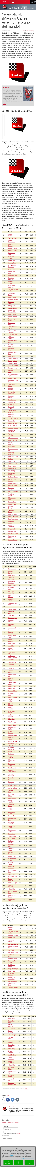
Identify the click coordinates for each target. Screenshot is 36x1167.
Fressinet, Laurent (11, 407)
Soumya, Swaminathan (12, 1083)
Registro (18, 1133)
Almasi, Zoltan (12, 314)
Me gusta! (22, 30)
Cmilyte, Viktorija (10, 632)
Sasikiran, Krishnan (11, 488)
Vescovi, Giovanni (11, 434)
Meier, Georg (12, 446)
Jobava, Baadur (13, 334)
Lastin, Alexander (11, 443)
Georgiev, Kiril (12, 402)
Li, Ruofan (11, 754)
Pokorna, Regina (11, 853)
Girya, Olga (11, 889)
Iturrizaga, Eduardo (11, 974)
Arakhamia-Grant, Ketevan (12, 656)
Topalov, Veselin (13, 238)
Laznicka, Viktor (13, 492)
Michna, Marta (12, 876)
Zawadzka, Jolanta (11, 812)
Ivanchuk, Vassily (11, 257)
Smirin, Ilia (11, 421)
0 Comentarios (30, 30)
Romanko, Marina (11, 738)
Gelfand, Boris (12, 250)
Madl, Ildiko (11, 838)
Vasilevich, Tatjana (11, 764)
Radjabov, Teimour (11, 282)
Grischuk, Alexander (11, 278)
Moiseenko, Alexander (11, 392)
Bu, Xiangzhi (12, 400)
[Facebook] (8, 1099)
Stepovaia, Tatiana (11, 826)
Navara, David (12, 316)
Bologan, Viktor (12, 368)
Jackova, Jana (12, 788)
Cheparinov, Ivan (13, 438)
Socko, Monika (10, 700)
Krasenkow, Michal (11, 473)
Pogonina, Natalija (11, 621)
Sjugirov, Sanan (13, 987)
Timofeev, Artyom (11, 494)
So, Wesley (11, 471)
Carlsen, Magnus (10, 235)
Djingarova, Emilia (11, 899)
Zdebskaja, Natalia (11, 795)
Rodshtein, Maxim (11, 965)
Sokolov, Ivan (12, 504)
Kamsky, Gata (12, 361)
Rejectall (18, 1162)
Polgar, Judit (12, 378)
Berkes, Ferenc (12, 440)
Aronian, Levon (12, 248)
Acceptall (29, 1162)
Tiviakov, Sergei (13, 428)
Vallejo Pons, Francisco (12, 331)
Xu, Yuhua (11, 646)
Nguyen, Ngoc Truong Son (12, 978)
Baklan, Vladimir (13, 483)
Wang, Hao (11, 306)
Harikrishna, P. (12, 404)
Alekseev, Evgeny (11, 337)
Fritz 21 (6, 87)
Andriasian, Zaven (11, 984)
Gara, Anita (11, 874)
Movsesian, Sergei (11, 323)
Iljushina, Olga (12, 883)
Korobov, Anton (12, 514)
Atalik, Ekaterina (10, 715)
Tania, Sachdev (10, 809)
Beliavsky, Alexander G (11, 453)
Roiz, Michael (12, 466)
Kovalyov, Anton (13, 981)
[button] (12, 2)
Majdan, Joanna (10, 863)
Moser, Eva (11, 751)
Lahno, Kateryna (10, 596)
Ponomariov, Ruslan (12, 272)
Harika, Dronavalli (11, 648)
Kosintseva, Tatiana (11, 600)
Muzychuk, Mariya (11, 711)
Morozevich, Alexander (12, 286)
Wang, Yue (11, 260)
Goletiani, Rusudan (11, 885)
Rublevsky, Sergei (11, 349)
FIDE (26, 1089)
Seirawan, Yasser (11, 511)
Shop (4, 1)
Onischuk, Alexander (11, 415)
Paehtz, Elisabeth (10, 640)
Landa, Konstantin (11, 525)
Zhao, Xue (11, 615)
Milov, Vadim (12, 529)
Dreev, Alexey (12, 502)
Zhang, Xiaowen (10, 732)
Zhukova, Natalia (11, 671)
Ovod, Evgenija (10, 756)
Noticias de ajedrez (18, 8)
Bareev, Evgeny (13, 533)
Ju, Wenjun (11, 607)
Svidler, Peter (12, 263)
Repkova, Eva (12, 735)
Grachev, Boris (12, 485)
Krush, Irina (11, 688)
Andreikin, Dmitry (11, 955)
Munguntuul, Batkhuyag (12, 748)
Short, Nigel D (12, 356)
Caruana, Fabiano (11, 396)
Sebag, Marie (12, 609)
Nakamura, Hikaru (11, 319)
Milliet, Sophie (12, 785)
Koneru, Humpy (10, 572)
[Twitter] (12, 1099)
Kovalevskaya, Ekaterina (12, 744)
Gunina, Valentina (10, 704)
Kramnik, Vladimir (11, 245)
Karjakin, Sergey (13, 299)
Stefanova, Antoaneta (11, 578)
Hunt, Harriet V (12, 697)
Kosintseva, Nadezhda (11, 582)
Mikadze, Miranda (11, 1075)
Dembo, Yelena (10, 679)
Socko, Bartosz (12, 540)
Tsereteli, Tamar (11, 791)
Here (11, 1155)
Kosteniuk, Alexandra (11, 592)
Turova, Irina (12, 836)
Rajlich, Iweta (12, 686)
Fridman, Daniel (13, 477)
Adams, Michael (13, 358)
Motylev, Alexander (11, 345)
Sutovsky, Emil (12, 463)
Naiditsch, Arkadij (11, 371)
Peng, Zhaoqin (12, 798)
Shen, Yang (11, 719)
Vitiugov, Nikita (12, 363)
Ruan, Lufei (11, 643)
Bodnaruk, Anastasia (11, 867)
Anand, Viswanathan (11, 241)
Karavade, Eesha (11, 782)
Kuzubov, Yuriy (12, 958)
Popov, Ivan (11, 971)
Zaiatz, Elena (12, 816)
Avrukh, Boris (12, 468)
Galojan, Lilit (12, 856)
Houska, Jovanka (10, 801)
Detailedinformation (8, 1162)
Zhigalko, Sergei (13, 418)
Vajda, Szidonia (10, 879)
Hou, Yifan (11, 575)
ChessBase (12, 1107)
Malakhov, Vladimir (11, 302)
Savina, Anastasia (11, 774)
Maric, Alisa (11, 834)
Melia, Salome (12, 741)
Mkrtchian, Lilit (12, 618)
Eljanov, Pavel (12, 275)
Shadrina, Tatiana (11, 849)
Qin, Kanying (12, 662)
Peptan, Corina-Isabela (12, 770)
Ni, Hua (10, 459)
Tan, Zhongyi (12, 668)
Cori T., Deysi (12, 768)
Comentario (5, 1136)
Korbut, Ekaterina (10, 708)
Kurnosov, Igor (12, 423)
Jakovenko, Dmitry (11, 294)
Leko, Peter (11, 269)
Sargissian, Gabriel (11, 385)
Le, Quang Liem (13, 519)
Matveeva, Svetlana (11, 823)
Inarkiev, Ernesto (10, 507)
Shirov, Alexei (12, 297)
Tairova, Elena (12, 691)
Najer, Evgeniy (12, 425)
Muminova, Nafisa (11, 1068)
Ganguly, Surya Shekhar (12, 480)
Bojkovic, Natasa (11, 841)
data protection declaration (27, 1158)
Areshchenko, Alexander (12, 411)
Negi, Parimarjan (13, 969)
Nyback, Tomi (12, 531)
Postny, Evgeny (13, 516)
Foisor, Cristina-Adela (12, 722)
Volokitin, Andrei (13, 365)
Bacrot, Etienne (12, 308)
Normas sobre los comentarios (10, 1122)
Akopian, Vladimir (11, 388)
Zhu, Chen (11, 660)
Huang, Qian (12, 725)
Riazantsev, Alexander (11, 430)
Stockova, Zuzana (11, 805)
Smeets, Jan (12, 461)
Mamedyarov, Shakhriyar (12, 266)
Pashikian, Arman (11, 522)
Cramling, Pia (12, 585)
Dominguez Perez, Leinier (12, 311)
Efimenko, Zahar (13, 456)
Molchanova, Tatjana (12, 830)
